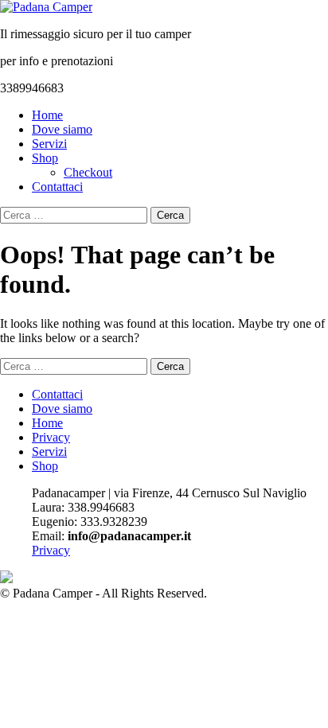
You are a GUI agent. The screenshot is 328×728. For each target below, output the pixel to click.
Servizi (49, 143)
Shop (45, 158)
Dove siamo (62, 129)
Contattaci (57, 186)
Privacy (51, 437)
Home (47, 115)
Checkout (88, 172)
